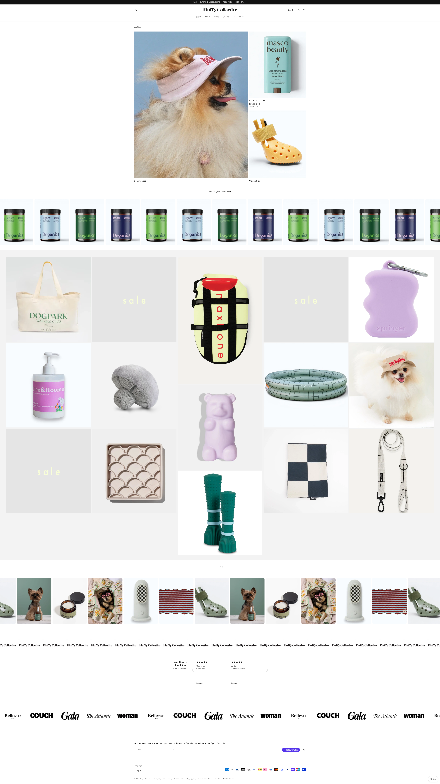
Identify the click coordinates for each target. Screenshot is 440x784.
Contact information (204, 779)
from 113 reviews (180, 668)
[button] (136, 9)
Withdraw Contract (228, 779)
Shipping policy (191, 779)
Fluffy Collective (145, 779)
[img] (180, 665)
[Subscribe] (172, 749)
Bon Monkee (140, 181)
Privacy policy (168, 779)
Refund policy (157, 779)
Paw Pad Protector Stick (258, 101)
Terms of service (179, 779)
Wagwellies (254, 181)
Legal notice (216, 779)
